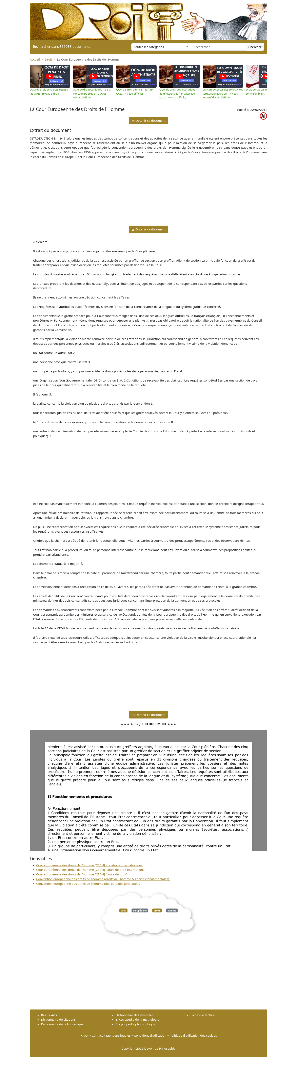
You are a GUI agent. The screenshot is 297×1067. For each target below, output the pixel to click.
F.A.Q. (84, 1035)
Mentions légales (118, 1035)
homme (171, 910)
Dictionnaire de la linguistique (62, 1024)
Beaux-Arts (49, 1015)
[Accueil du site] (148, 20)
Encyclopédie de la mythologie (137, 1019)
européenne (140, 910)
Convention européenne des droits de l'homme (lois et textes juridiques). (88, 884)
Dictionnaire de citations (58, 1019)
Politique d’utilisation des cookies (193, 1035)
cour (123, 910)
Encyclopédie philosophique (135, 1024)
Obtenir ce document (150, 120)
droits (157, 910)
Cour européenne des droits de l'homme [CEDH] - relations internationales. (89, 865)
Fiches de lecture (203, 1015)
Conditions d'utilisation (150, 1035)
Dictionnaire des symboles (134, 1015)
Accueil (35, 59)
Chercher (254, 47)
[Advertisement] (148, 194)
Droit (48, 59)
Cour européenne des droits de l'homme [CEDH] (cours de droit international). (91, 870)
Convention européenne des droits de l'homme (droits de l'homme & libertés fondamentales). (103, 879)
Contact (97, 1035)
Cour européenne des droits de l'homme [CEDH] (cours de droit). (82, 874)
